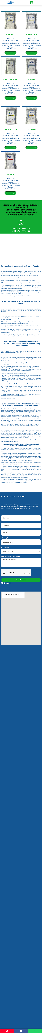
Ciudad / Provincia (7, 538)
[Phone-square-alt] (7, 1031)
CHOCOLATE (10, 79)
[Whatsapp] (35, 1031)
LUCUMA (32, 129)
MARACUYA (10, 129)
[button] (31, 2)
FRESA (10, 174)
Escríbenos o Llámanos (21, 228)
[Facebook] (21, 1031)
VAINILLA (31, 34)
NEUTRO (10, 34)
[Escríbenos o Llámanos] (21, 222)
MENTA (31, 79)
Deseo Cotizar (5, 547)
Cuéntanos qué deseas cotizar (10, 557)
